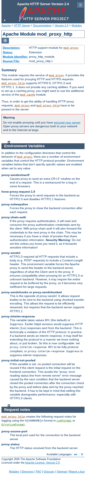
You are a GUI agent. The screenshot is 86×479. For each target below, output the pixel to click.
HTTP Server (22, 25)
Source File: (11, 61)
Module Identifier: (15, 56)
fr (82, 454)
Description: (11, 47)
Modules (77, 25)
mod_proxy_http (13, 83)
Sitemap (62, 471)
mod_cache (27, 94)
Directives (28, 471)
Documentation (42, 25)
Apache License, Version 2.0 (42, 462)
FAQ (38, 471)
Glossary (49, 471)
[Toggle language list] (5, 41)
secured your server (67, 122)
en (75, 454)
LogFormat (64, 420)
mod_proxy (70, 48)
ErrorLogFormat (13, 424)
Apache (6, 25)
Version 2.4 (61, 25)
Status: (8, 52)
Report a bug (77, 471)
